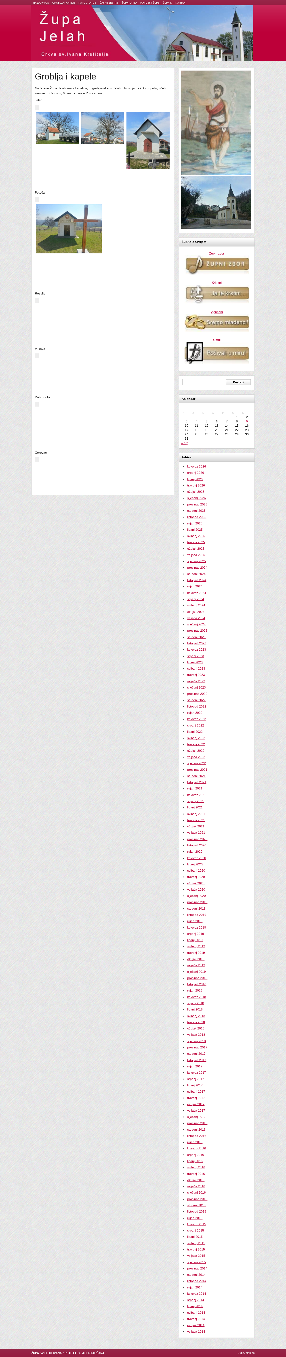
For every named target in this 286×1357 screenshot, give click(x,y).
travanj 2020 (196, 877)
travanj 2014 (196, 1319)
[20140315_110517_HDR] (137, 214)
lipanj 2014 (195, 1306)
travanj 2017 (196, 1098)
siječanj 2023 (196, 687)
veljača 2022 (196, 757)
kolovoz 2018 (196, 997)
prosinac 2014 (197, 1268)
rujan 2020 (194, 851)
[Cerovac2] (137, 474)
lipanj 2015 (195, 1236)
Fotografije (87, 2)
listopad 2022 (196, 706)
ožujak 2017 (195, 1104)
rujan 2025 (194, 523)
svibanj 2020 (196, 870)
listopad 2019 (196, 914)
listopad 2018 (196, 984)
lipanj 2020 (195, 864)
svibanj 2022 (196, 738)
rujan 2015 (194, 1218)
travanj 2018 (196, 1022)
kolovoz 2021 (196, 795)
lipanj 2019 (195, 940)
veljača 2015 (196, 1255)
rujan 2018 (194, 990)
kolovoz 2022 (196, 719)
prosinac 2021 (197, 769)
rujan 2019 (194, 921)
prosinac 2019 (197, 902)
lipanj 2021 (195, 807)
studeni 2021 (196, 776)
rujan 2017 (194, 1066)
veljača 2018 (196, 1034)
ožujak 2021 (195, 826)
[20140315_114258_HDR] (137, 315)
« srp (184, 443)
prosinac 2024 (197, 567)
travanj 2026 (196, 485)
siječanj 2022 (196, 763)
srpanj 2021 (195, 801)
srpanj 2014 (195, 1300)
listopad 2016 (196, 1136)
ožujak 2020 (195, 883)
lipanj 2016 (195, 1161)
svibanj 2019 (196, 946)
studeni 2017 (196, 1053)
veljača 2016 (196, 1186)
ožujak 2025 (195, 548)
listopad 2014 (196, 1281)
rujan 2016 (194, 1142)
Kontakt (181, 2)
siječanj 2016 (196, 1192)
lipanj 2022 (195, 731)
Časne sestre (109, 2)
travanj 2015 (196, 1249)
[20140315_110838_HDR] (137, 260)
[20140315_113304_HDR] (102, 128)
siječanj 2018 (196, 1041)
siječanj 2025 (196, 561)
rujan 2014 (194, 1287)
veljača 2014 (196, 1331)
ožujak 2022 (195, 750)
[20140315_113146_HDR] (148, 140)
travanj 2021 (196, 820)
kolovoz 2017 (196, 1072)
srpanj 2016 (195, 1155)
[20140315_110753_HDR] (137, 237)
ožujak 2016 (195, 1180)
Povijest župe (149, 2)
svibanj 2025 (196, 536)
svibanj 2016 (196, 1167)
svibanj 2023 (196, 668)
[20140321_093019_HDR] (102, 367)
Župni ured (129, 2)
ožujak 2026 (195, 491)
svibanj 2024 (196, 605)
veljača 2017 (196, 1110)
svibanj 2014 (196, 1312)
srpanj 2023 (195, 656)
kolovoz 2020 (196, 858)
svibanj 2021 (196, 814)
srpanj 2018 (195, 1003)
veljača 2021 (196, 832)
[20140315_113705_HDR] (57, 128)
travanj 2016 (196, 1173)
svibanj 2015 (196, 1243)
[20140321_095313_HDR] (137, 419)
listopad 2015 (196, 1211)
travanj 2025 (196, 542)
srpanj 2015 (195, 1230)
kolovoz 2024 (196, 593)
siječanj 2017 (196, 1117)
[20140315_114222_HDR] (69, 315)
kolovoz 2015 (196, 1224)
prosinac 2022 (197, 693)
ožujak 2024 (195, 612)
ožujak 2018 (195, 1028)
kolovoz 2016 (196, 1148)
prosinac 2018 (197, 978)
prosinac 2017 (197, 1047)
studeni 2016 (196, 1129)
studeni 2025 (196, 510)
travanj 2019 (196, 952)
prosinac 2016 (197, 1123)
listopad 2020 (196, 845)
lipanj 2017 (195, 1085)
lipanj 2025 (195, 529)
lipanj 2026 (195, 479)
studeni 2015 (196, 1205)
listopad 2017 (196, 1060)
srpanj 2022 (195, 725)
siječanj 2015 (196, 1262)
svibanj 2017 (196, 1091)
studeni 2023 (196, 637)
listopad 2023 (196, 643)
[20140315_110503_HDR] (69, 229)
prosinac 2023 (197, 630)
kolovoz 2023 (196, 649)
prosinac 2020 (197, 839)
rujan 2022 (194, 712)
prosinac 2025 (197, 504)
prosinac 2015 (197, 1199)
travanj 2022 (196, 744)
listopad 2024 (196, 580)
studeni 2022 (196, 700)
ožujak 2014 (195, 1325)
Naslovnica (41, 2)
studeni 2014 (196, 1274)
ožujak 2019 (195, 959)
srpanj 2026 (195, 472)
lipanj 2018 (195, 1009)
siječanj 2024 (196, 624)
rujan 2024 (194, 586)
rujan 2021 (194, 788)
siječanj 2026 (196, 498)
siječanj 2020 (196, 896)
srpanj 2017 (195, 1079)
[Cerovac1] (69, 474)
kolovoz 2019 (196, 927)
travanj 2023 (196, 674)
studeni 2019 (196, 908)
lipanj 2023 (195, 662)
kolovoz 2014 (196, 1293)
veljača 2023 (196, 681)
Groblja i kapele (63, 2)
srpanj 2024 (195, 599)
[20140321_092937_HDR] (57, 367)
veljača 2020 (196, 889)
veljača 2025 (196, 555)
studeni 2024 (196, 574)
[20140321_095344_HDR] (69, 419)
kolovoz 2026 (196, 466)
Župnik (167, 2)
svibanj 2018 (196, 1016)
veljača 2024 (196, 618)
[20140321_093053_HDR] (148, 367)
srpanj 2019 (195, 933)
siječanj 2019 (196, 971)
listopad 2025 (196, 517)
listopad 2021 (196, 782)
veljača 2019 (196, 965)
